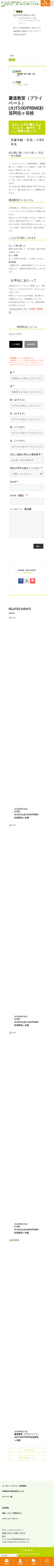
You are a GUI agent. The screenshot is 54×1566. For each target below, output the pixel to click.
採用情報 (5, 1508)
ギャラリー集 (7, 1496)
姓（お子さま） (18, 399)
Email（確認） (19, 495)
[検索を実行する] (12, 59)
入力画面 (16, 344)
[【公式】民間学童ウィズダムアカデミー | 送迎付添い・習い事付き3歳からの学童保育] (20, 3)
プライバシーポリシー (10, 1518)
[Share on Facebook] (20, 581)
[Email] (32, 581)
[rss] (32, 1550)
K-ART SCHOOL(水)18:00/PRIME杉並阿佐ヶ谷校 (26, 1229)
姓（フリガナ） (18, 427)
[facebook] (22, 1550)
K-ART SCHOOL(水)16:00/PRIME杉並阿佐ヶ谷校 (26, 814)
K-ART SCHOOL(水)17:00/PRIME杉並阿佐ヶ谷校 (26, 1022)
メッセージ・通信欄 (20, 509)
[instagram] (25, 1550)
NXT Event (25, 1457)
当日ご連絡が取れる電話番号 (26, 454)
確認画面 (31, 344)
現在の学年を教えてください (26, 468)
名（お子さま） (18, 413)
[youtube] (28, 1550)
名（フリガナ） (18, 440)
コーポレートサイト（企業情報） (15, 1486)
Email (14, 481)
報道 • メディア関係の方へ (12, 1513)
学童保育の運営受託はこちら (13, 1491)
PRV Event (29, 1450)
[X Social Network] (26, 581)
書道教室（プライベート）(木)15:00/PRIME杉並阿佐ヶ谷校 (26, 1437)
